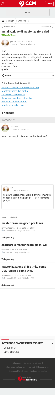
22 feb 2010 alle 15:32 (26, 44)
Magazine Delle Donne (18, 371)
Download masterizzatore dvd (16, 98)
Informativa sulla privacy (16, 367)
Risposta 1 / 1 (8, 120)
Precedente (9, 26)
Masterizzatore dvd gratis (14, 91)
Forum (11, 21)
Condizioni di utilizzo (32, 363)
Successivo (46, 26)
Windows (22, 21)
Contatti (32, 367)
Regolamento (43, 367)
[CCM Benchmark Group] (27, 379)
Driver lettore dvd (11, 352)
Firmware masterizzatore (14, 101)
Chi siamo (17, 363)
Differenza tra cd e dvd (13, 94)
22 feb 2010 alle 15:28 (19, 129)
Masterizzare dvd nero (12, 105)
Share (8, 75)
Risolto (7, 35)
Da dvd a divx (10, 348)
